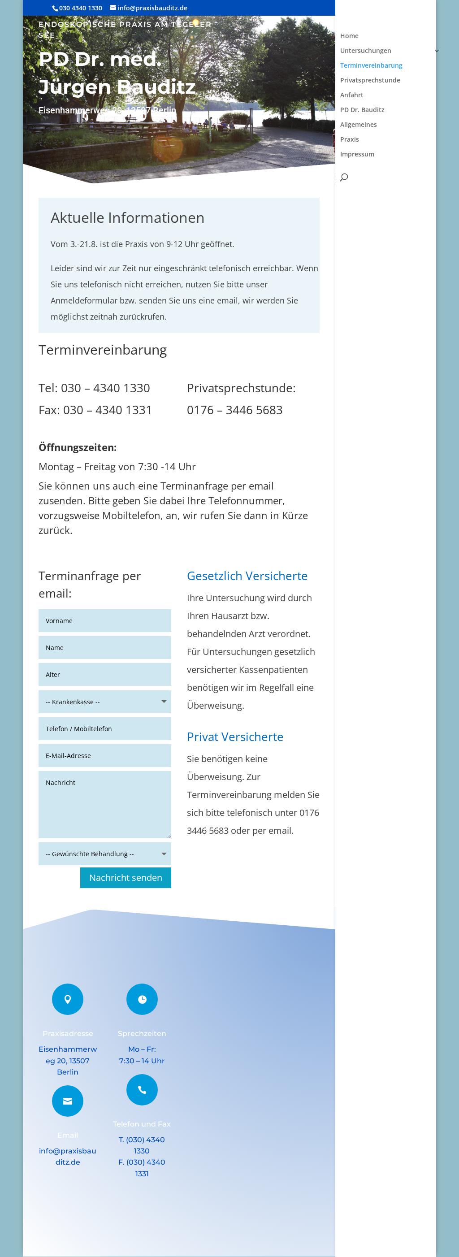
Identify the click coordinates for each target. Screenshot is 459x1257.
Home (349, 36)
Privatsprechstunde (370, 80)
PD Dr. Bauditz (362, 110)
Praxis (349, 139)
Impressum (357, 154)
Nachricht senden (125, 877)
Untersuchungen (365, 51)
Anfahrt (352, 95)
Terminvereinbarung (371, 65)
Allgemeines (358, 125)
